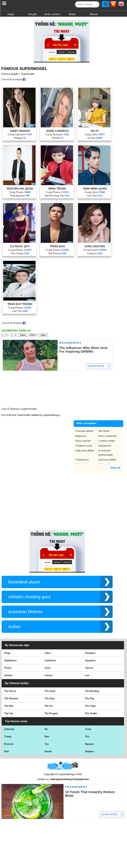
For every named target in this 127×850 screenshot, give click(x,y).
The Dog (49, 698)
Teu (46, 743)
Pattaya (20, 137)
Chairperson (82, 459)
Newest (94, 14)
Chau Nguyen (95, 246)
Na (46, 729)
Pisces (8, 667)
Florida (57, 137)
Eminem (9, 743)
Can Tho (95, 195)
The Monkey (92, 691)
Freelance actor (83, 445)
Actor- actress (52, 14)
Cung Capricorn (20, 134)
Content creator (106, 440)
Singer (10, 14)
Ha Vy (95, 130)
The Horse (10, 691)
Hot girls (32, 14)
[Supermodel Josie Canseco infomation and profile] (57, 126)
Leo (87, 675)
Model (72, 14)
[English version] (121, 5)
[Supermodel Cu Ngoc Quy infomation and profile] (19, 241)
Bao (46, 736)
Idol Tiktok (103, 431)
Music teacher (83, 440)
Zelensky (9, 729)
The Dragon (51, 713)
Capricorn (50, 660)
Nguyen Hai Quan (20, 188)
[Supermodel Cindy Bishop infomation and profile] (19, 126)
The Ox (48, 705)
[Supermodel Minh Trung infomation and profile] (57, 184)
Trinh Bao (57, 246)
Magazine (80, 436)
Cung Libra (95, 134)
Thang (7, 736)
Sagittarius (10, 660)
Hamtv (48, 751)
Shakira (89, 751)
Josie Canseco (57, 130)
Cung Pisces (20, 192)
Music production (107, 436)
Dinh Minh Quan (95, 188)
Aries (47, 667)
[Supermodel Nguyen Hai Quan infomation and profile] (19, 184)
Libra (47, 653)
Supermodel (27, 73)
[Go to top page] (123, 846)
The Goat (49, 691)
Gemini (8, 675)
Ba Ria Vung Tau (57, 195)
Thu (87, 736)
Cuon (88, 729)
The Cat (8, 713)
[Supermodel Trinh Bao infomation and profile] (57, 241)
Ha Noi (94, 137)
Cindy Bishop (20, 130)
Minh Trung (57, 188)
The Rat (8, 705)
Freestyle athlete (84, 431)
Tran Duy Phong (19, 304)
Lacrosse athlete (107, 459)
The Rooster (11, 698)
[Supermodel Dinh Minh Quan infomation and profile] (94, 184)
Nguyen (89, 743)
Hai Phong (57, 253)
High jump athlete (84, 450)
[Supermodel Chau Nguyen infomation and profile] (94, 241)
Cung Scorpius (57, 134)
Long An (95, 253)
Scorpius (90, 653)
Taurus (89, 667)
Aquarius (90, 660)
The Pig (89, 698)
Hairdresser (104, 445)
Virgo (7, 653)
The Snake (91, 713)
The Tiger (90, 705)
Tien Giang (20, 253)
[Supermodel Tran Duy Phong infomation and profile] (19, 299)
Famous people (9, 73)
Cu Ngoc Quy (20, 246)
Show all (115, 467)
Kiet (6, 751)
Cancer (48, 675)
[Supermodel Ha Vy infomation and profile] (94, 126)
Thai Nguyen (19, 195)
